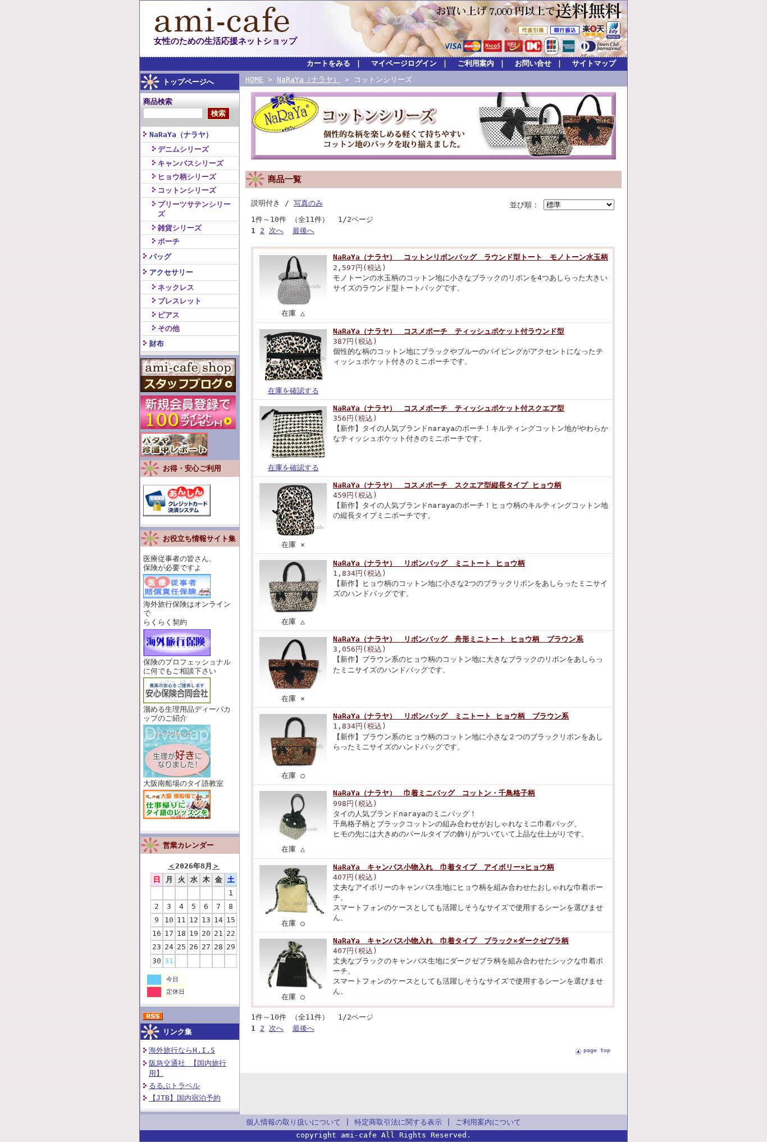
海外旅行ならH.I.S (182, 1050)
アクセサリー (171, 272)
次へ (276, 230)
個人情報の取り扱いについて (293, 1122)
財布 (156, 343)
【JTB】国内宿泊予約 (185, 1098)
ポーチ (169, 241)
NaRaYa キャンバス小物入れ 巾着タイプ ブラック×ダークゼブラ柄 (451, 940)
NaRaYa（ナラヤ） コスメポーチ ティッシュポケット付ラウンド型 (448, 331)
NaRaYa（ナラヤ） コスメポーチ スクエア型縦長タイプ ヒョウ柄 (447, 485)
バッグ (160, 256)
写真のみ (308, 203)
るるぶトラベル (174, 1085)
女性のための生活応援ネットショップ (225, 41)
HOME (254, 79)
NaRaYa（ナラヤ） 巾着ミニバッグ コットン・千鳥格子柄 (434, 793)
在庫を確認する (293, 390)
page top (596, 1050)
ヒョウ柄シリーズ (187, 176)
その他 (169, 328)
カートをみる (328, 63)
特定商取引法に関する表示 (398, 1122)
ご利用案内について (488, 1122)
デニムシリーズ (183, 149)
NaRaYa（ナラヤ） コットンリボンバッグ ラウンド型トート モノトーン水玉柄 (470, 257)
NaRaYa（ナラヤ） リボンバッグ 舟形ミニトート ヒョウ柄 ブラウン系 (458, 639)
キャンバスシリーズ (190, 163)
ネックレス (176, 287)
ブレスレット (180, 301)
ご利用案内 (476, 63)
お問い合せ (533, 63)
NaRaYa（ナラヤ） (181, 134)
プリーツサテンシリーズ (194, 209)
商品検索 (157, 101)
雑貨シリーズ (180, 228)
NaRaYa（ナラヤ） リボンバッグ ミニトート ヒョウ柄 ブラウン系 (451, 716)
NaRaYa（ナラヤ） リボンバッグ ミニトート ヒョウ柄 (429, 563)
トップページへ (188, 82)
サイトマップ (594, 63)
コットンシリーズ (187, 190)
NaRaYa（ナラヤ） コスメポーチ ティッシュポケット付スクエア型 (448, 408)
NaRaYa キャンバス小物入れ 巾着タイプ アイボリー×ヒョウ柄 (443, 867)
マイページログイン (404, 63)
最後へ (303, 230)
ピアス (169, 315)
